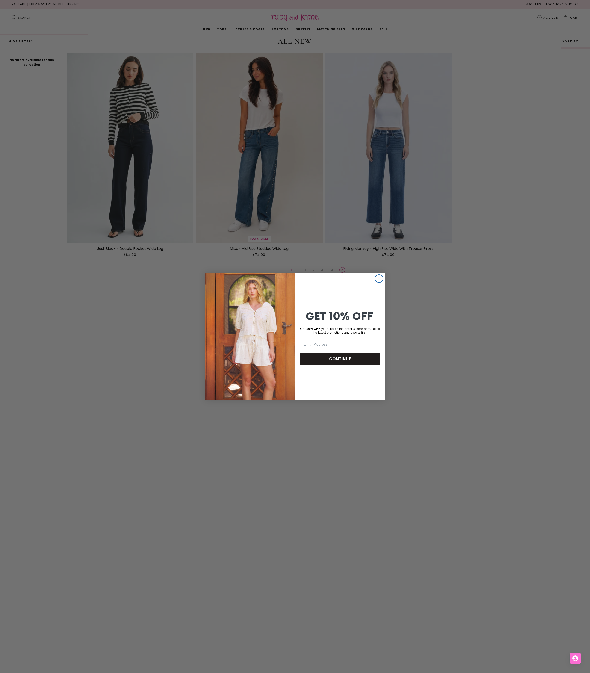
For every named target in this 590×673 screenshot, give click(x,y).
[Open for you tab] (575, 658)
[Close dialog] (379, 279)
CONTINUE (340, 359)
